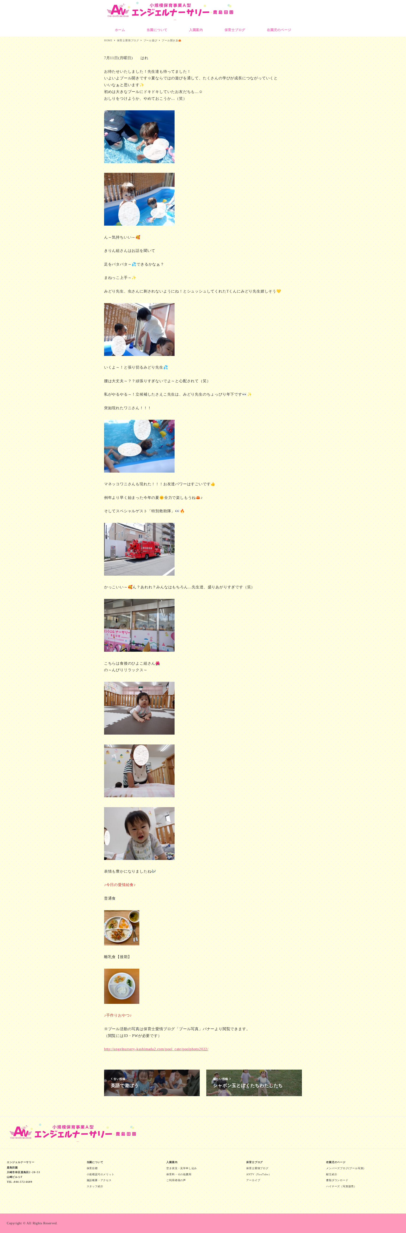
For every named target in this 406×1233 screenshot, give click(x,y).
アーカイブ (253, 1180)
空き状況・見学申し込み (181, 1168)
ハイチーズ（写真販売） (341, 1186)
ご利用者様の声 (176, 1180)
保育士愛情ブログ (257, 1168)
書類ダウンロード (337, 1180)
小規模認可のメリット (100, 1174)
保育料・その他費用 (178, 1174)
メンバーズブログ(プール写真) (345, 1168)
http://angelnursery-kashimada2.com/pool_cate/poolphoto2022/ (156, 1049)
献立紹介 (331, 1174)
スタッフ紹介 (95, 1186)
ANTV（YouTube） (258, 1174)
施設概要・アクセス (99, 1180)
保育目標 (92, 1168)
